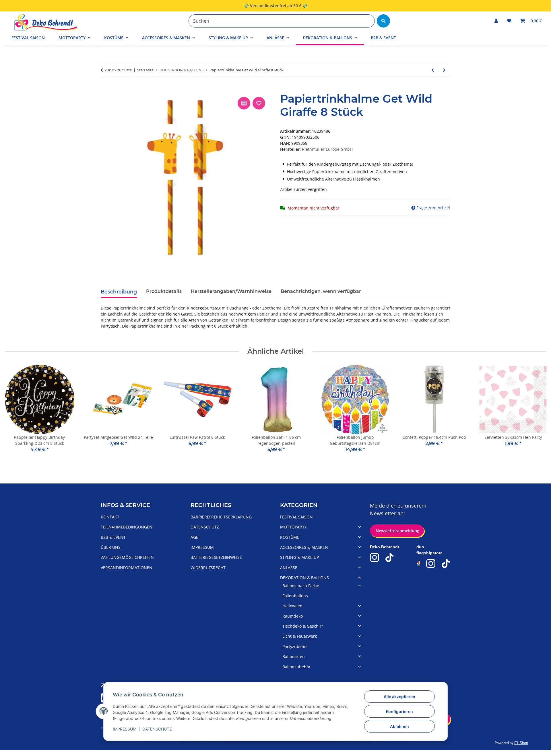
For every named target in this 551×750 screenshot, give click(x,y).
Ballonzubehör (296, 666)
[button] (496, 21)
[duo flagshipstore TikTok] (445, 563)
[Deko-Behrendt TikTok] (389, 557)
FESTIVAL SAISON (296, 517)
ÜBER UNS (111, 547)
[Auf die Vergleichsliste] (244, 103)
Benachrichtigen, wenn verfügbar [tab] (321, 291)
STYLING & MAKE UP (299, 557)
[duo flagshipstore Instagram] (430, 563)
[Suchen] (383, 21)
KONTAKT (110, 517)
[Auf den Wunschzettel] (259, 103)
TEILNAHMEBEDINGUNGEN (126, 527)
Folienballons (295, 595)
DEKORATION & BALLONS (304, 577)
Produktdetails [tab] (164, 291)
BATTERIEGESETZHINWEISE (216, 557)
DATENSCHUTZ (157, 728)
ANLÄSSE (288, 567)
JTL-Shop (521, 742)
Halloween (292, 605)
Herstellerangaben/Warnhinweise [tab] (231, 291)
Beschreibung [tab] (119, 292)
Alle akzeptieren (399, 696)
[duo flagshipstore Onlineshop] (418, 563)
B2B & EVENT (383, 37)
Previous (14, 412)
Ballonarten (293, 656)
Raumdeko (292, 616)
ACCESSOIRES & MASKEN (304, 547)
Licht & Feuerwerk (299, 636)
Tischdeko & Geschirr (302, 626)
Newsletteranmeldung (397, 530)
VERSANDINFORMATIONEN (126, 567)
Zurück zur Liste (118, 70)
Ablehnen (399, 726)
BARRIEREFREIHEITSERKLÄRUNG (221, 517)
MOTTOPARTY (293, 527)
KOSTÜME (289, 537)
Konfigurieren (399, 711)
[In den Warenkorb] (105, 89)
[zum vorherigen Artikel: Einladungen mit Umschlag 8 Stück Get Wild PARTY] (433, 70)
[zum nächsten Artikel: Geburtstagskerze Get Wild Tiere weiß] (444, 70)
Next (537, 412)
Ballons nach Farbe (300, 585)
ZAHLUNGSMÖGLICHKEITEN (127, 557)
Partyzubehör (295, 646)
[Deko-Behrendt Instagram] (374, 557)
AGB (195, 537)
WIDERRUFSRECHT (208, 567)
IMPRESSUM (124, 728)
